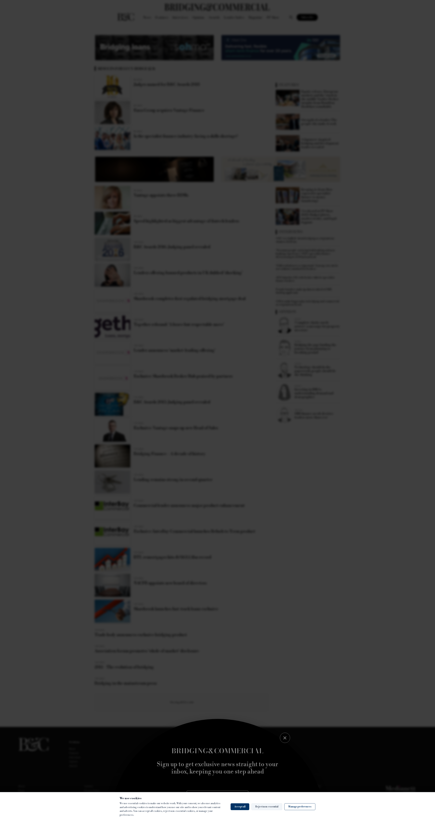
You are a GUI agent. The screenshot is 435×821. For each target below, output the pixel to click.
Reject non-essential (266, 806)
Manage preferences (299, 806)
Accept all (240, 806)
